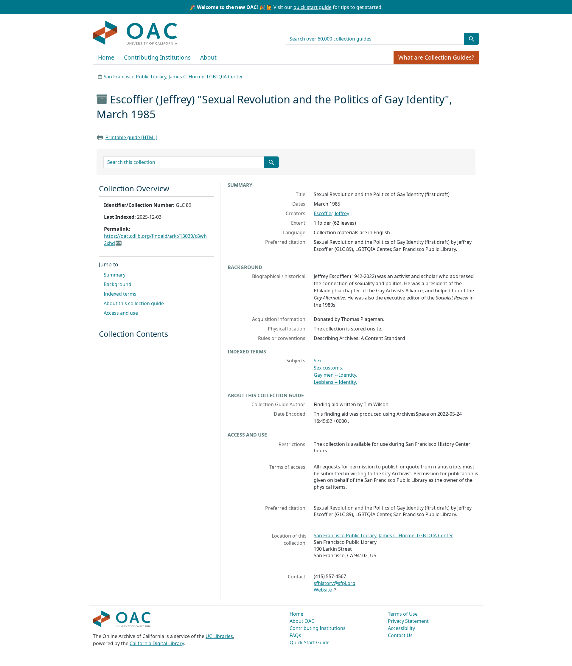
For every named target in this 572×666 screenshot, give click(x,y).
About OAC (302, 621)
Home (106, 57)
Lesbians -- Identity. (335, 382)
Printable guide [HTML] (131, 137)
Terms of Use (403, 614)
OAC (135, 33)
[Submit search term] (471, 39)
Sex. (318, 360)
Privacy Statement (408, 621)
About (208, 57)
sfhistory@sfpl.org (334, 583)
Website (323, 589)
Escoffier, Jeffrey (331, 213)
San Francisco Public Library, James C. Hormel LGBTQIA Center (173, 76)
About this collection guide (134, 303)
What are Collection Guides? (436, 57)
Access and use (121, 313)
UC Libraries (219, 636)
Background (117, 284)
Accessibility (401, 628)
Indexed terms (120, 294)
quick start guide (312, 7)
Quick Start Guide (309, 642)
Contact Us (400, 635)
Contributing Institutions (157, 57)
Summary (114, 274)
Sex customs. (328, 367)
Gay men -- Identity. (335, 375)
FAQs (295, 635)
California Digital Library (157, 643)
